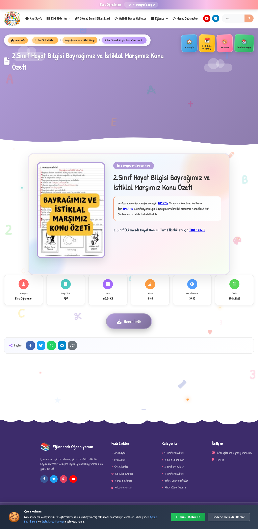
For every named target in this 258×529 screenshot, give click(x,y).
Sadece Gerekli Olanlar (229, 517)
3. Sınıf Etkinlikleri (174, 466)
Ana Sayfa (36, 18)
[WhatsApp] (51, 345)
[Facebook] (30, 345)
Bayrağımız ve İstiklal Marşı (80, 40)
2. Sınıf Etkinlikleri (45, 40)
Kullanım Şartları (123, 487)
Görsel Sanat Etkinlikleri (95, 18)
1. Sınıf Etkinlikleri (174, 453)
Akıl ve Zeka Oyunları (175, 487)
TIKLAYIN (163, 203)
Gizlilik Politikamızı (53, 521)
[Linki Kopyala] (72, 345)
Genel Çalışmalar (187, 18)
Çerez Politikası (123, 480)
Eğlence (159, 18)
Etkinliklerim (59, 18)
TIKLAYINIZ (197, 230)
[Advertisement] (129, 103)
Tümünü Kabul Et (188, 517)
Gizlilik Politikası (124, 474)
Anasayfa (20, 40)
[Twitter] (41, 345)
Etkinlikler (119, 460)
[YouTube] (206, 18)
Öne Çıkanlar (121, 466)
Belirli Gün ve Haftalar (133, 18)
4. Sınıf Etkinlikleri (174, 474)
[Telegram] (215, 18)
